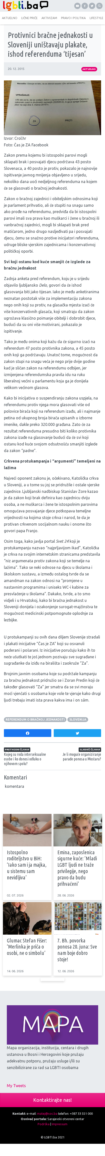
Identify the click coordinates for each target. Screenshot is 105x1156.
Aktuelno (89, 69)
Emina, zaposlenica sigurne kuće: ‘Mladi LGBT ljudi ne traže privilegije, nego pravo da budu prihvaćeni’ (77, 868)
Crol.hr (20, 138)
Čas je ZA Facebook (31, 145)
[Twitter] (92, 6)
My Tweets (16, 1085)
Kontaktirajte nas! (52, 1100)
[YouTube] (77, 6)
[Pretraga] (99, 6)
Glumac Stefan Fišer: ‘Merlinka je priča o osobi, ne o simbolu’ (27, 947)
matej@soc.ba (47, 1113)
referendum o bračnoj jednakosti (35, 719)
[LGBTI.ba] (26, 6)
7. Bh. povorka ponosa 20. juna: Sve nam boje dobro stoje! (77, 950)
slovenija (77, 719)
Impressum (59, 1124)
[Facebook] (85, 6)
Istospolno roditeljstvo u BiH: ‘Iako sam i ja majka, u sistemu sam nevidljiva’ (26, 864)
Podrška (44, 1124)
